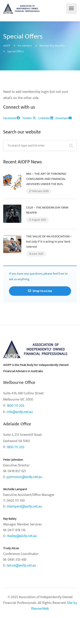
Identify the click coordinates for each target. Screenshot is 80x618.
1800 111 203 (15, 406)
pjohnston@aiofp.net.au (24, 477)
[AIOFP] (21, 8)
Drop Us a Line (42, 291)
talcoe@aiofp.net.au (21, 565)
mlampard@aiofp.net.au (24, 506)
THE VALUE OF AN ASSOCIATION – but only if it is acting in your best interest (49, 241)
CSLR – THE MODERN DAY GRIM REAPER (47, 210)
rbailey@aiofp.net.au (22, 536)
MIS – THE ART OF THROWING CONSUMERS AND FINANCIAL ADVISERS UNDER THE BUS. (46, 179)
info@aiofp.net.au (20, 412)
